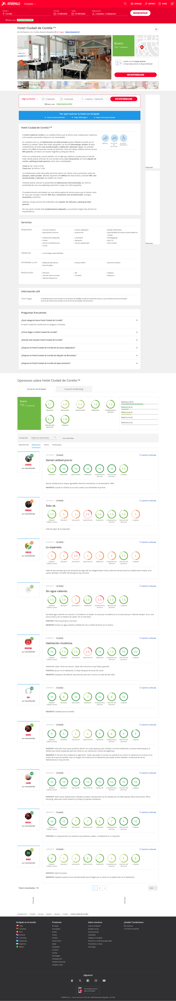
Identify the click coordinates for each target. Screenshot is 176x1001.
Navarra (57, 914)
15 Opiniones (123, 47)
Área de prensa (93, 932)
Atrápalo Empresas (58, 962)
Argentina (22, 944)
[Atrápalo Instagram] (96, 980)
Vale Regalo (56, 956)
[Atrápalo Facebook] (88, 980)
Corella (65, 914)
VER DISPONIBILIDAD (135, 74)
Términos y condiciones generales (100, 941)
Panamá (22, 935)
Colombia (22, 929)
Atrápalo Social (93, 929)
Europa (40, 914)
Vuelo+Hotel (56, 941)
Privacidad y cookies (95, 944)
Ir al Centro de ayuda (131, 929)
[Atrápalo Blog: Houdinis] (72, 980)
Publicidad (91, 935)
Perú (21, 932)
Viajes (54, 944)
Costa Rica (22, 938)
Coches (54, 953)
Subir (152, 888)
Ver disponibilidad (123, 98)
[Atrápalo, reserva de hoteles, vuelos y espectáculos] (11, 3)
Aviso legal (91, 947)
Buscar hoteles (140, 12)
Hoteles (32, 914)
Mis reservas (128, 926)
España (48, 914)
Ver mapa (60, 32)
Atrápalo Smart (57, 965)
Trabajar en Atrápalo (95, 938)
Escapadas (56, 947)
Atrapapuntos (57, 959)
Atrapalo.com (22, 914)
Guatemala (23, 941)
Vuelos (54, 932)
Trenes (54, 935)
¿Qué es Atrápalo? (94, 926)
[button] (156, 29)
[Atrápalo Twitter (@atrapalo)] (80, 980)
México (21, 947)
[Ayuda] (162, 3)
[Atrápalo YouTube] (104, 980)
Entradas (55, 926)
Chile (21, 926)
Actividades (56, 929)
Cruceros (55, 950)
